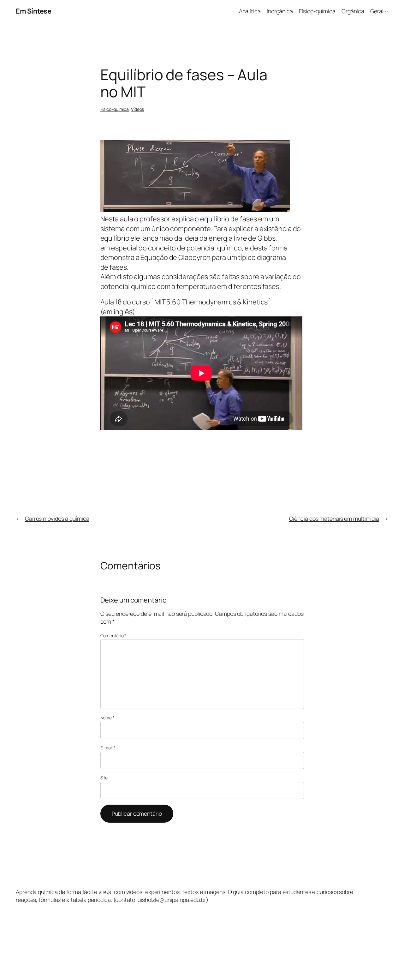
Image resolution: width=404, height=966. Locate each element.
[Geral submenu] (386, 11)
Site (104, 778)
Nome (107, 718)
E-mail (108, 748)
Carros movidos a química (57, 518)
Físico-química (114, 109)
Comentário (113, 636)
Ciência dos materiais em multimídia (334, 518)
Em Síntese (33, 11)
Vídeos (137, 109)
